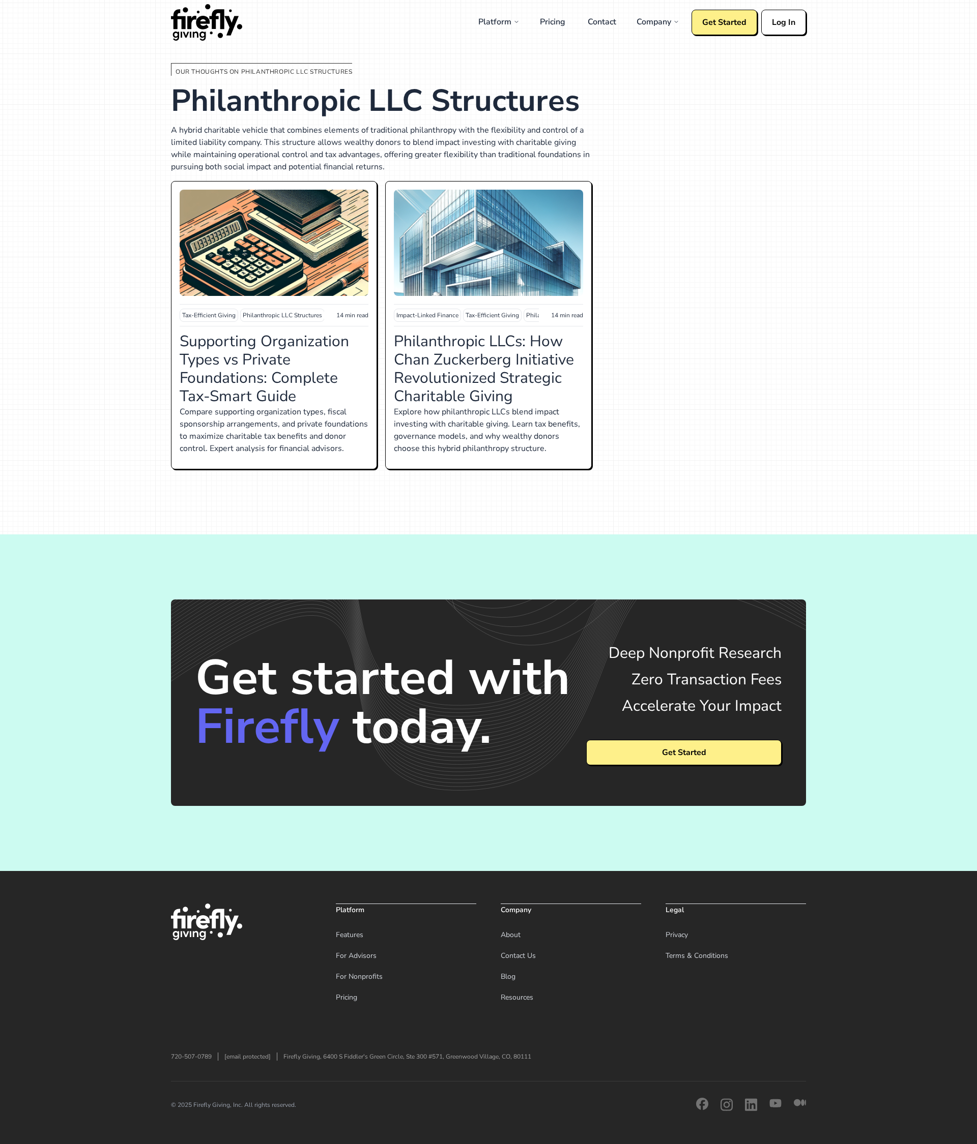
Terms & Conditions (697, 955)
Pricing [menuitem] (552, 21)
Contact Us (518, 955)
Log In (783, 22)
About (511, 935)
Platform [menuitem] (494, 21)
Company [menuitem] (654, 21)
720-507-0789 (191, 1056)
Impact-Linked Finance (427, 315)
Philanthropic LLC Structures (282, 315)
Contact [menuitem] (602, 21)
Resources (517, 997)
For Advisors (356, 955)
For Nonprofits (359, 976)
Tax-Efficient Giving (209, 315)
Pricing (346, 997)
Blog (508, 976)
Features (349, 935)
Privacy (677, 935)
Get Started (724, 22)
